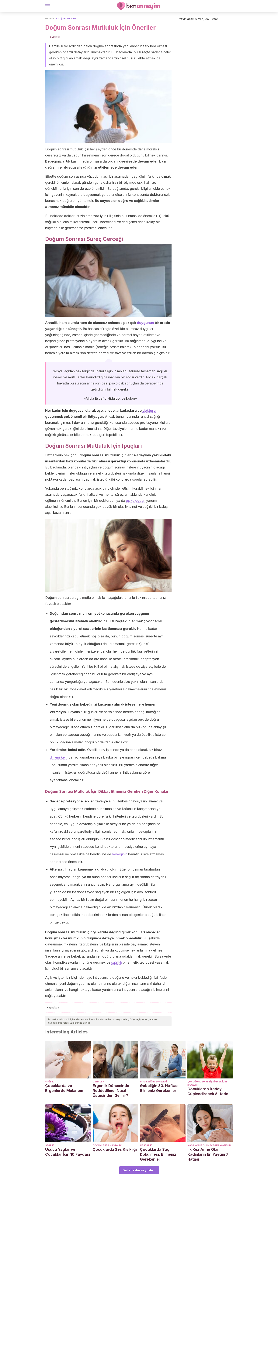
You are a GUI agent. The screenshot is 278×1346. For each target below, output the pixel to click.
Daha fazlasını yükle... (139, 1170)
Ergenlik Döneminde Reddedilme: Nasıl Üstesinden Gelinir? (111, 1090)
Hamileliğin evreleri (153, 1081)
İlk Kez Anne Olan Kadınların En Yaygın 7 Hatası (207, 1154)
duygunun (145, 323)
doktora (149, 410)
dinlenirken (58, 757)
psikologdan (135, 501)
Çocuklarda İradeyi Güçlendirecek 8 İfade (207, 1091)
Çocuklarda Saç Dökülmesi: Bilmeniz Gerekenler (158, 1154)
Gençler (98, 1081)
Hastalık (146, 1145)
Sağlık (49, 1081)
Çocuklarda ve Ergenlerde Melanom (64, 1088)
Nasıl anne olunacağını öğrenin (209, 1145)
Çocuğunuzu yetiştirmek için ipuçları (207, 1083)
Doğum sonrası (67, 18)
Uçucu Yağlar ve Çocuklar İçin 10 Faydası (67, 1152)
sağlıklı (116, 962)
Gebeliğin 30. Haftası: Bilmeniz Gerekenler (160, 1088)
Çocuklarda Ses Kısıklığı (115, 1149)
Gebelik (49, 18)
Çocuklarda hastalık (107, 1145)
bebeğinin (119, 854)
